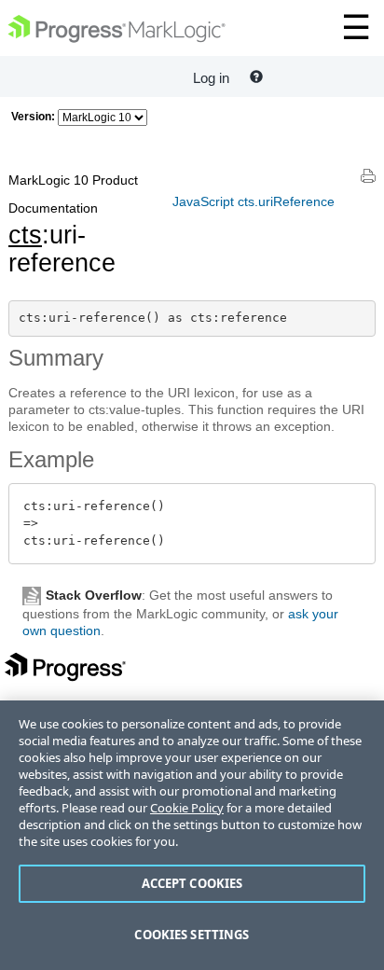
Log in (211, 78)
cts (25, 235)
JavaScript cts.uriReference (253, 201)
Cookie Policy (187, 807)
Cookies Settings (191, 934)
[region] (192, 835)
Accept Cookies (192, 883)
